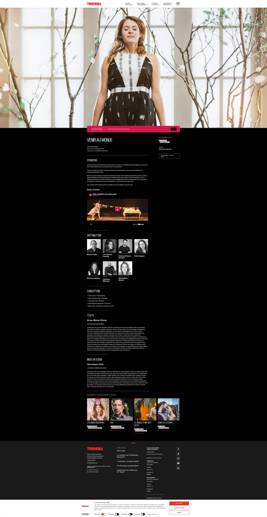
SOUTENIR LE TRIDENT (155, 4)
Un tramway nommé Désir (128, 466)
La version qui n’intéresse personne (127, 456)
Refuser (179, 512)
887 (112, 422)
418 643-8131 (154, 452)
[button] (178, 3)
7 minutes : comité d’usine (128, 461)
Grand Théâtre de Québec (94, 454)
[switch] (117, 514)
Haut (134, 443)
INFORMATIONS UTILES (154, 498)
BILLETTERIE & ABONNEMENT (142, 4)
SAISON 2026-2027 (128, 4)
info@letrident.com (92, 463)
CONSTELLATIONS (165, 422)
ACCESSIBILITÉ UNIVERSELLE (167, 4)
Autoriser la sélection (179, 508)
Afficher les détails (152, 514)
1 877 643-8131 (158, 454)
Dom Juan (121, 451)
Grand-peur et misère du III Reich (127, 471)
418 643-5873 (91, 460)
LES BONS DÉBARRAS (95, 422)
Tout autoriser (179, 503)
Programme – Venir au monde (167, 157)
